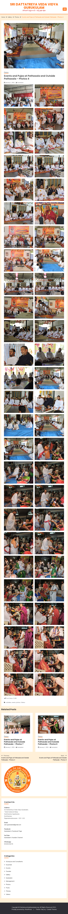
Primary (8, 891)
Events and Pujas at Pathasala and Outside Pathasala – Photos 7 (14, 741)
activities (8, 702)
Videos (23, 702)
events (14, 702)
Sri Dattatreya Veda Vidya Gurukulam (34, 6)
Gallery (8, 874)
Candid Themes (52, 909)
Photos (6, 72)
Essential (9, 865)
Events (8, 868)
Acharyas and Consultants (14, 861)
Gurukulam (20, 82)
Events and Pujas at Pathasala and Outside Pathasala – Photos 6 (48, 741)
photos (18, 702)
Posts (8, 888)
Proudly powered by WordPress (22, 909)
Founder (8, 871)
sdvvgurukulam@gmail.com (12, 825)
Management (10, 881)
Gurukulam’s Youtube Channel (13, 837)
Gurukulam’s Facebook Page (13, 831)
